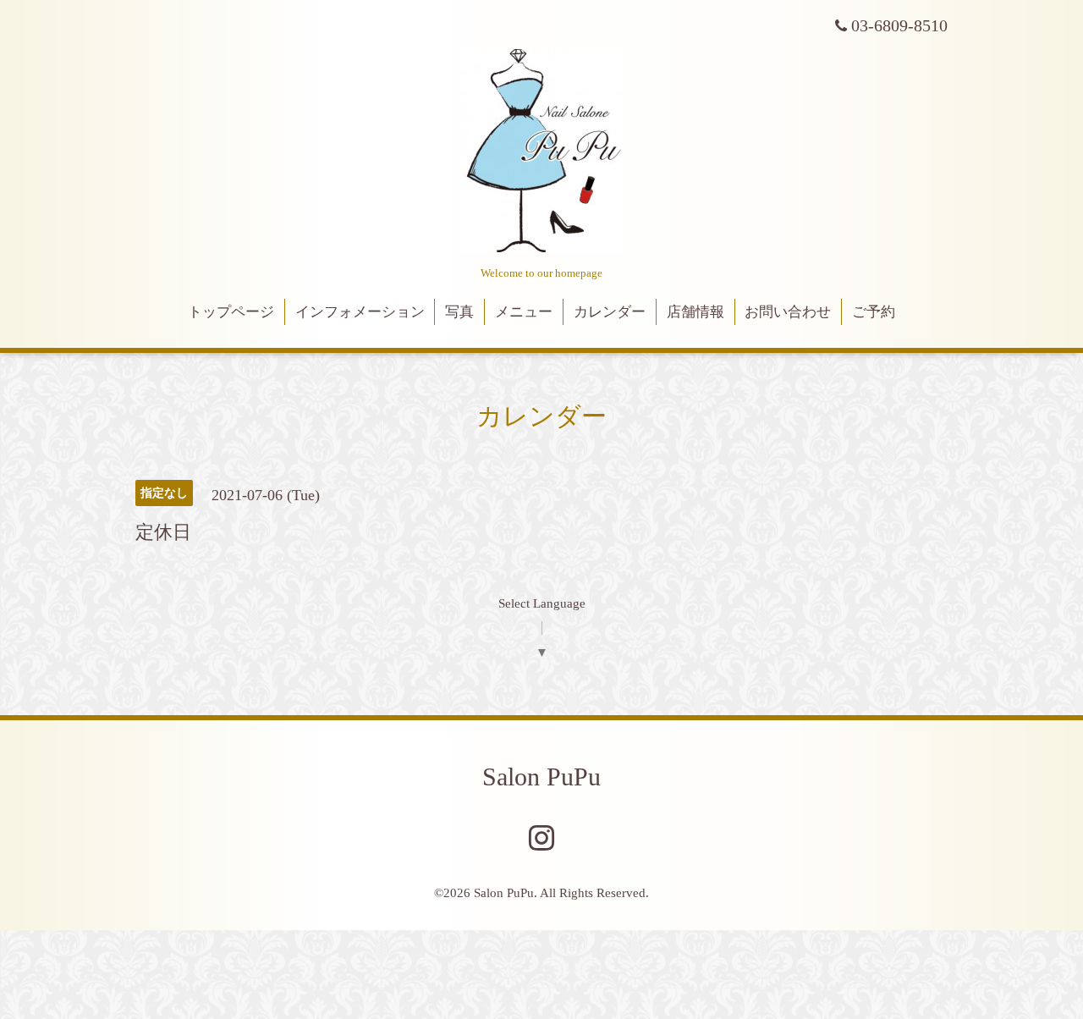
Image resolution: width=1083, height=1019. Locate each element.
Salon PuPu (541, 776)
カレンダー (610, 312)
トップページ (231, 312)
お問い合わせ (788, 312)
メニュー (523, 312)
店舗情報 (695, 312)
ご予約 (873, 312)
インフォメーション (360, 312)
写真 (459, 312)
